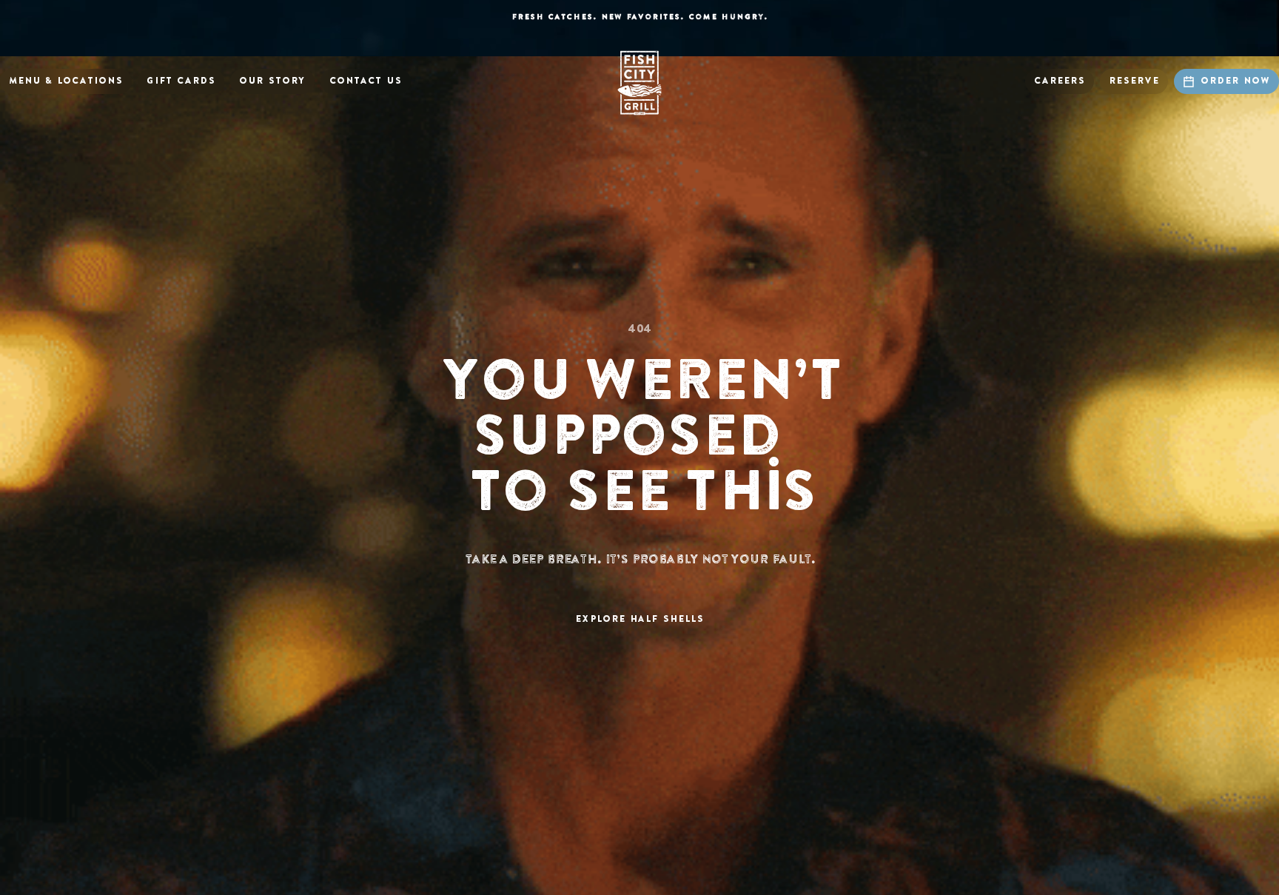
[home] (639, 83)
